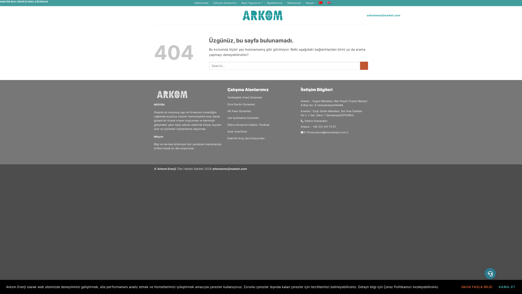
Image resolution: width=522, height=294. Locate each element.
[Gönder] (364, 66)
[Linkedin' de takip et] (369, 3)
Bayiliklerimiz (275, 2)
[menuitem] (320, 2)
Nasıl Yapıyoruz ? (251, 2)
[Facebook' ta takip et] (361, 3)
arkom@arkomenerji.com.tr (331, 132)
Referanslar (294, 2)
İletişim (310, 2)
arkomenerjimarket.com (229, 168)
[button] (490, 273)
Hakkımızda (201, 2)
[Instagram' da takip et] (365, 3)
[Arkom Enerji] (263, 15)
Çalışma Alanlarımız (225, 2)
